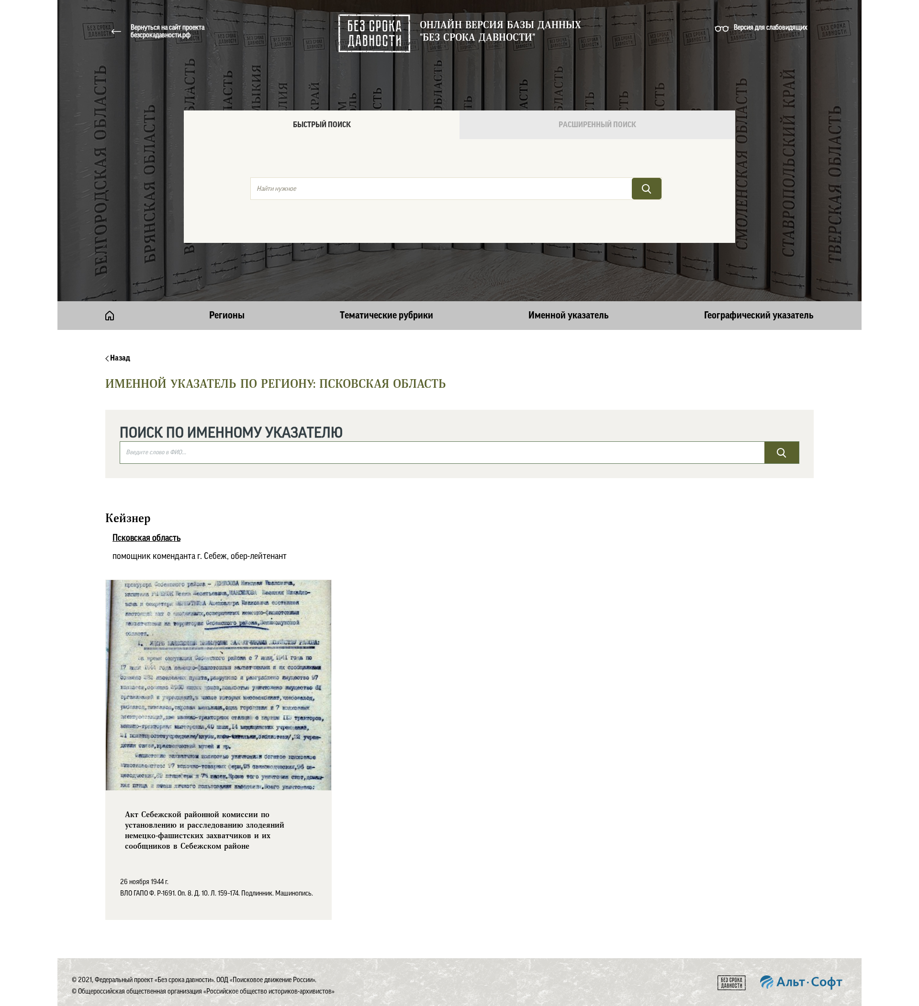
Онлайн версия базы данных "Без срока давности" (500, 31)
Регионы (227, 315)
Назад (119, 358)
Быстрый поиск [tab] (322, 125)
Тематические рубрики (386, 315)
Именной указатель (568, 315)
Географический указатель (759, 315)
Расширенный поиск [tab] (597, 125)
